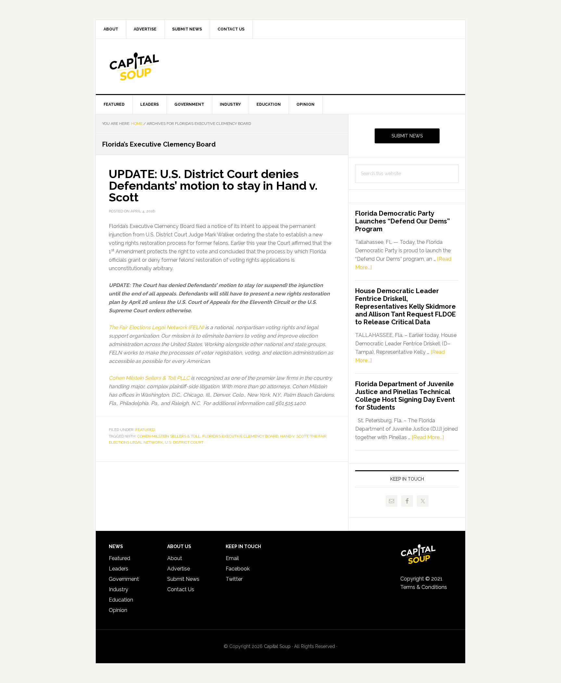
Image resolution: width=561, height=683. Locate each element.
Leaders (118, 569)
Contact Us (180, 589)
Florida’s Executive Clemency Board (240, 436)
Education (121, 600)
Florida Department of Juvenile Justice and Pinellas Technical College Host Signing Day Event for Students (405, 395)
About (174, 558)
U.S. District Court (184, 442)
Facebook (238, 569)
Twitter (234, 579)
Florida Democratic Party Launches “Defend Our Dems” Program (402, 221)
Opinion (118, 610)
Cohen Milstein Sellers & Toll (168, 436)
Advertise (178, 569)
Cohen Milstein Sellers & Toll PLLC (149, 378)
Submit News (407, 135)
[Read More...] (428, 437)
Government (124, 579)
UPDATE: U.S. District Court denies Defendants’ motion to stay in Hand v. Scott (213, 185)
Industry (118, 589)
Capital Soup (151, 66)
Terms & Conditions (423, 587)
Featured (145, 429)
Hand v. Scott (294, 436)
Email (232, 558)
